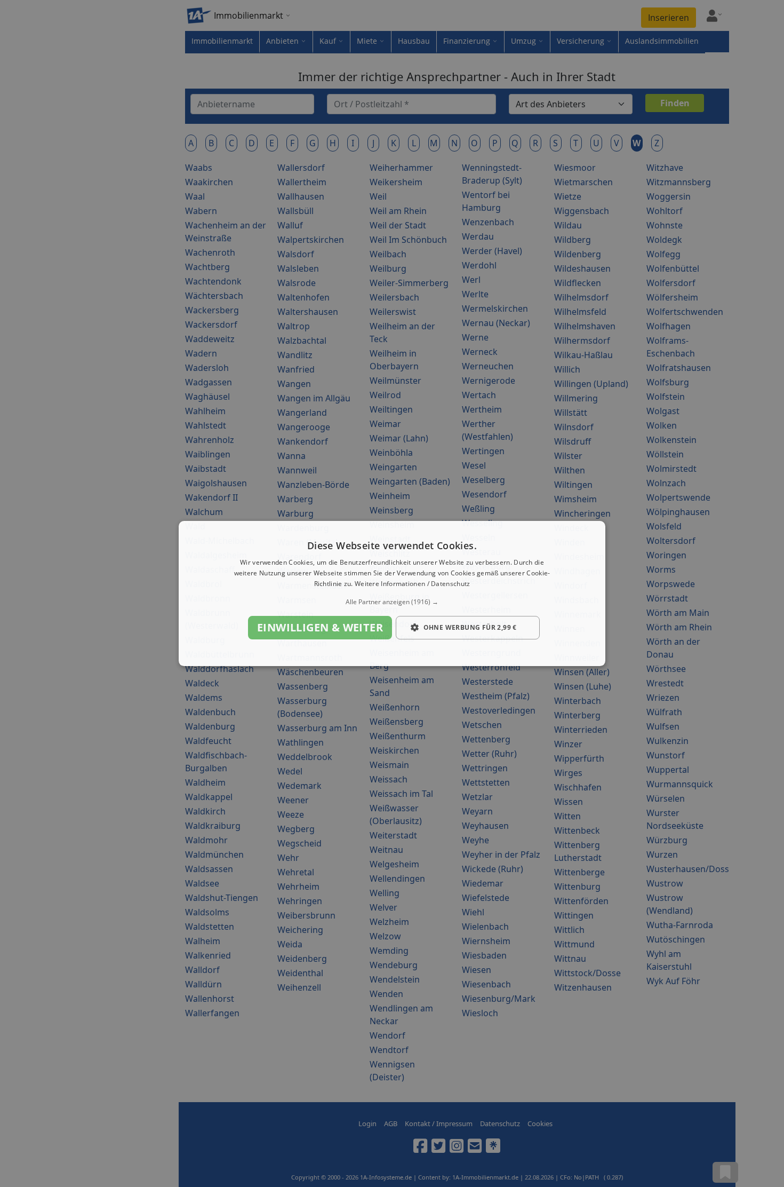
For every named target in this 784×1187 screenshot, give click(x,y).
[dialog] (392, 593)
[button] (392, 602)
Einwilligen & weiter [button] (320, 627)
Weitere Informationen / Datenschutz (412, 583)
